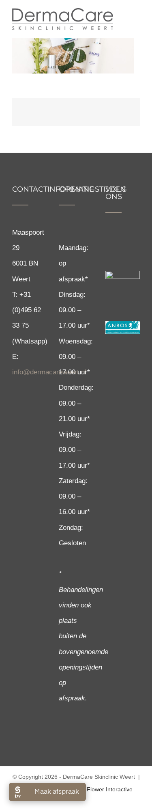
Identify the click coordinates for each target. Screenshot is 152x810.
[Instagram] (122, 240)
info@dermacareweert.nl (49, 372)
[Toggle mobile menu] (136, 17)
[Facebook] (108, 240)
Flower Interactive (110, 789)
